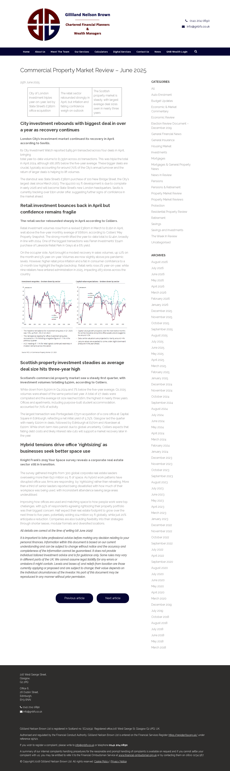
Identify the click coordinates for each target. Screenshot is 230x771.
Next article (112, 598)
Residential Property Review (169, 211)
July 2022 (157, 549)
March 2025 (158, 366)
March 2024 (158, 439)
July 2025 (157, 341)
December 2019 (161, 604)
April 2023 (157, 506)
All (153, 88)
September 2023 (162, 476)
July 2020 (157, 574)
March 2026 (158, 292)
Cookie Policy (101, 761)
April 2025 (157, 360)
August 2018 (159, 623)
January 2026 (159, 304)
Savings (156, 224)
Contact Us (142, 52)
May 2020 (157, 586)
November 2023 (161, 464)
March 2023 (158, 513)
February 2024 (160, 445)
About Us (40, 52)
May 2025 (157, 353)
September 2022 (162, 543)
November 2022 (161, 531)
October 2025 (160, 323)
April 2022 (157, 555)
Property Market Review (166, 193)
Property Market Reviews (167, 199)
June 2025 (157, 347)
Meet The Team (60, 52)
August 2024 (159, 409)
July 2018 (157, 629)
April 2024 (157, 433)
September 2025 (162, 329)
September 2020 (162, 561)
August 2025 (159, 335)
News (158, 52)
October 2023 (160, 470)
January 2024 (159, 451)
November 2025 (161, 317)
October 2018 (160, 617)
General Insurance (162, 140)
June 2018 (157, 635)
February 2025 (160, 372)
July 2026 (157, 268)
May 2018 (157, 641)
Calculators (101, 52)
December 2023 (161, 457)
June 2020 (158, 580)
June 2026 (158, 274)
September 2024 (162, 402)
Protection (158, 205)
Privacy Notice (119, 761)
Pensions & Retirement (166, 187)
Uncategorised (161, 242)
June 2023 (157, 494)
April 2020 (157, 592)
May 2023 (157, 500)
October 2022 (160, 537)
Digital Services (122, 52)
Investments (159, 152)
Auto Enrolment (161, 94)
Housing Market (161, 146)
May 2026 (157, 280)
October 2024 (160, 396)
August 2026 (159, 262)
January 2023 (159, 519)
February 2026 (160, 298)
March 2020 (158, 598)
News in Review (161, 175)
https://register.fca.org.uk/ (183, 735)
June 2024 (157, 421)
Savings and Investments (167, 230)
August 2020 (159, 568)
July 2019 (157, 610)
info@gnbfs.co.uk (32, 711)
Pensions (157, 181)
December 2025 (161, 311)
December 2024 (161, 384)
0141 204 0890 (31, 707)
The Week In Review (164, 236)
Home (26, 52)
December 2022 (161, 525)
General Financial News (166, 134)
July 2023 (157, 488)
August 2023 (159, 482)
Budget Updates (162, 101)
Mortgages (158, 158)
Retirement (158, 218)
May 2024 (157, 427)
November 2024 (161, 390)
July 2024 (157, 415)
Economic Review (163, 117)
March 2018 (158, 647)
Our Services (82, 52)
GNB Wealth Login (176, 52)
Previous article (74, 598)
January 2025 (159, 378)
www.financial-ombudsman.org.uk (138, 755)
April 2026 (157, 286)
